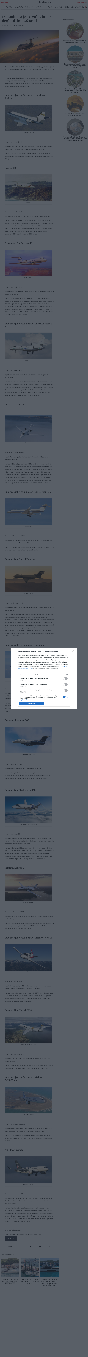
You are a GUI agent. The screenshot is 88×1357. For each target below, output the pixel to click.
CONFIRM (31, 703)
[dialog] (44, 678)
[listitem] (44, 675)
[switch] (65, 678)
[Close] (73, 651)
